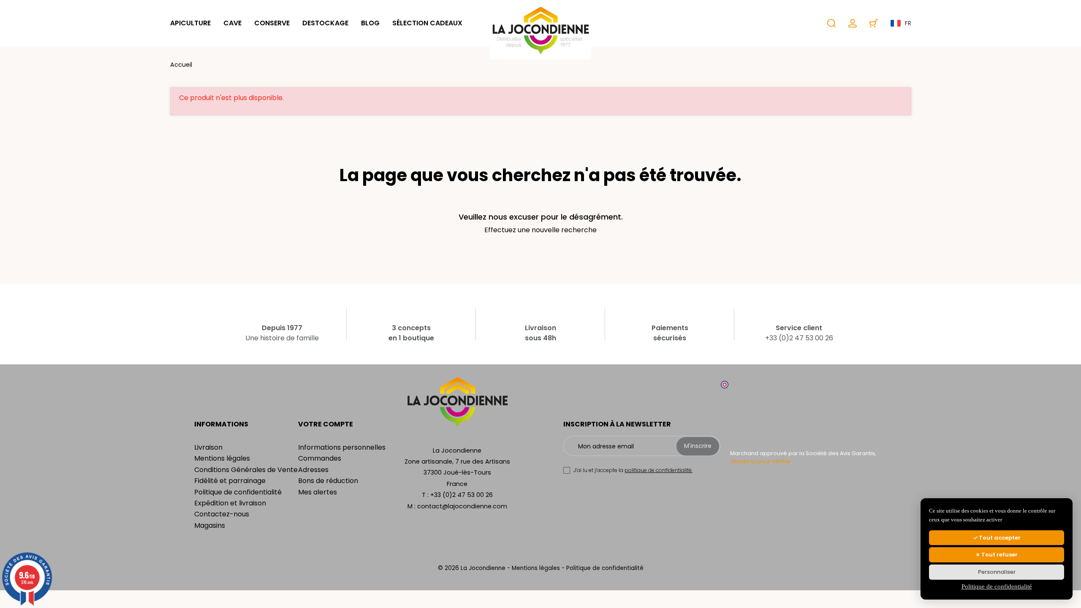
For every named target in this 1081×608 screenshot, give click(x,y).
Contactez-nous (221, 514)
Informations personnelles (342, 447)
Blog (370, 23)
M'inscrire (698, 446)
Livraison (208, 447)
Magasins (209, 525)
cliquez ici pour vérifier (760, 461)
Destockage (325, 23)
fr (908, 23)
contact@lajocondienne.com (462, 506)
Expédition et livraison (230, 503)
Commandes (319, 458)
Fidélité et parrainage (230, 481)
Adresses (313, 470)
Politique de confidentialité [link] (996, 586)
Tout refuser (999, 555)
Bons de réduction (328, 481)
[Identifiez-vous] (852, 23)
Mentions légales (222, 458)
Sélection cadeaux (427, 23)
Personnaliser (997, 572)
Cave (232, 23)
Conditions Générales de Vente (246, 470)
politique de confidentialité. (659, 470)
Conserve (272, 23)
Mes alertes (317, 492)
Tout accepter (999, 538)
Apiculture (190, 23)
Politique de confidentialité (238, 492)
